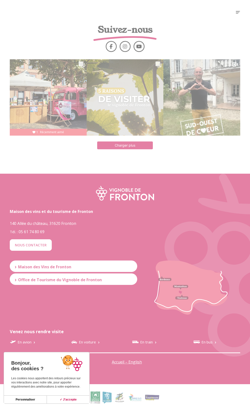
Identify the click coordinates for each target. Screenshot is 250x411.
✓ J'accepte (68, 399)
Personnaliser (25, 399)
